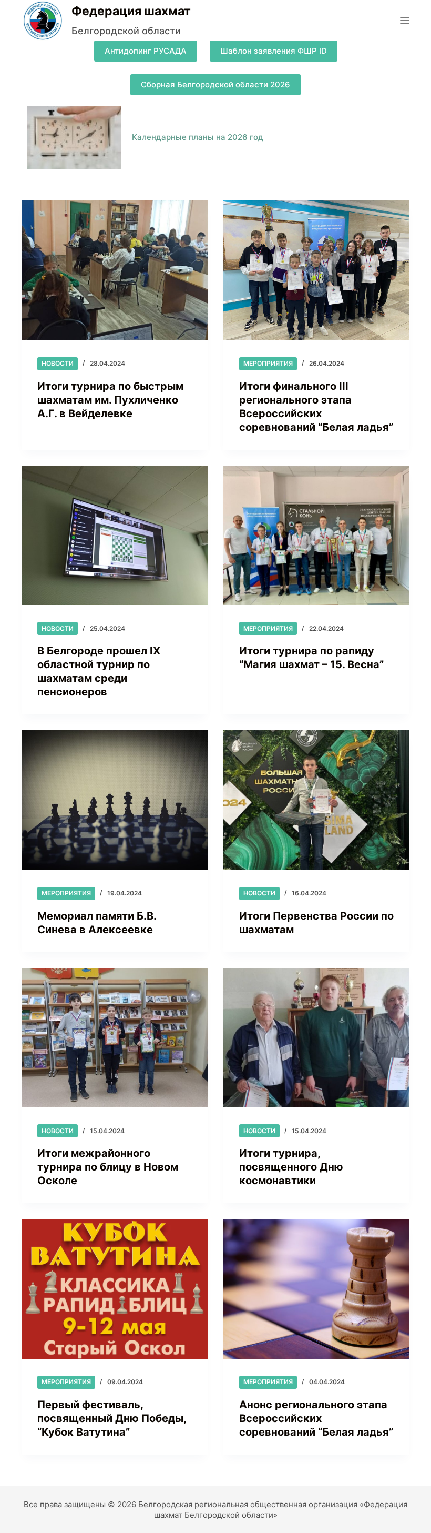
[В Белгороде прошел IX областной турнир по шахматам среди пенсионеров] (115, 536)
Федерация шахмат (131, 11)
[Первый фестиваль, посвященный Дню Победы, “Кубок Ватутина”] (115, 1289)
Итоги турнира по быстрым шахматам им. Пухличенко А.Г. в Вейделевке (110, 400)
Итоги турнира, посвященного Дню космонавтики (291, 1167)
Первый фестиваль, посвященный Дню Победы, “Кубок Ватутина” (111, 1418)
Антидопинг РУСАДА (146, 51)
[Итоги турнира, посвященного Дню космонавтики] (316, 1038)
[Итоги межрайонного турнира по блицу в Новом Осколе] (115, 1038)
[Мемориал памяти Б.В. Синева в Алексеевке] (115, 800)
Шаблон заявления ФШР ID (273, 51)
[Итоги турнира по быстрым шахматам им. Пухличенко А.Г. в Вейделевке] (115, 270)
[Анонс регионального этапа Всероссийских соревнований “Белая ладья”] (316, 1289)
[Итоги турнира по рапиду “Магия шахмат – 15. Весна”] (316, 536)
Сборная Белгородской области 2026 (215, 84)
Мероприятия (268, 363)
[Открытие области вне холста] (404, 20)
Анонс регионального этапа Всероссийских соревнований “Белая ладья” (316, 1418)
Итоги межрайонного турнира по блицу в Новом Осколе (107, 1167)
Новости (58, 363)
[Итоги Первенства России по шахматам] (316, 800)
